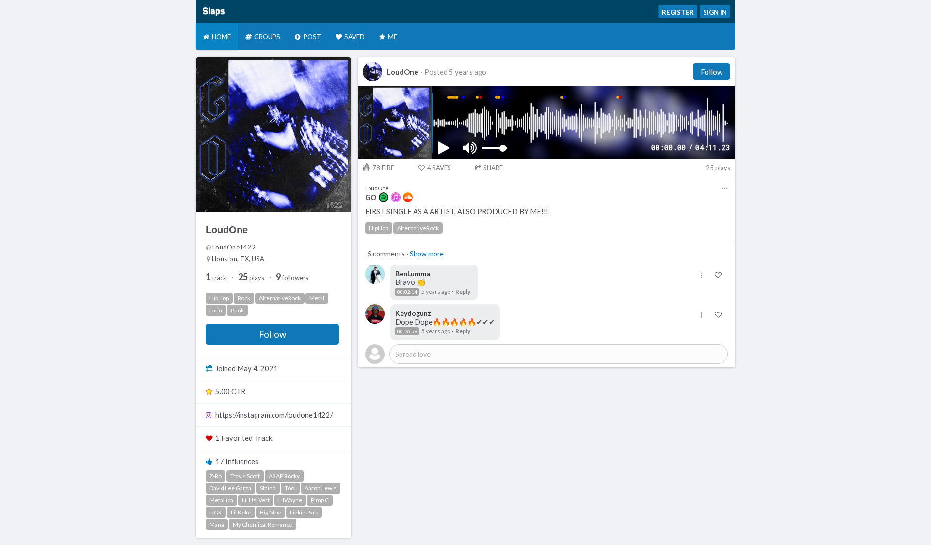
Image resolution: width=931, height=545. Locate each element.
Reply (462, 291)
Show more (427, 253)
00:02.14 (407, 292)
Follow (272, 334)
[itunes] (396, 197)
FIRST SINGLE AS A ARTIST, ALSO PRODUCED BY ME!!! (456, 211)
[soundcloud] (408, 197)
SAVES (439, 167)
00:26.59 (407, 331)
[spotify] (383, 197)
